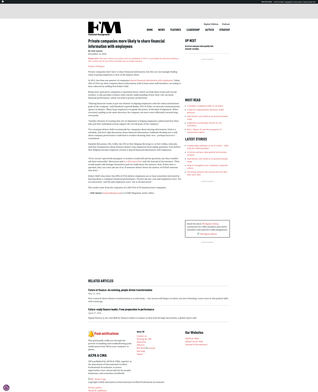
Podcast (226, 24)
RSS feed (141, 348)
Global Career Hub (309, 2)
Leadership (193, 30)
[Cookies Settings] (6, 388)
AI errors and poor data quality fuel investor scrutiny (199, 47)
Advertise (141, 342)
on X (140, 345)
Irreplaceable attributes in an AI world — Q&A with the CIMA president (207, 147)
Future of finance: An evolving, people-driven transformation (120, 290)
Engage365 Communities (293, 2)
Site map (141, 351)
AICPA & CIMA (278, 2)
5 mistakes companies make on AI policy (205, 106)
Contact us (142, 336)
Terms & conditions (97, 390)
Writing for (144, 339)
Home (150, 30)
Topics (140, 354)
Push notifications (106, 334)
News (161, 30)
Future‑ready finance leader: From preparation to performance (121, 309)
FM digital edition (210, 223)
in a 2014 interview (133, 161)
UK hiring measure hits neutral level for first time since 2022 (207, 173)
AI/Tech (209, 30)
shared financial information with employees (151, 80)
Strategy (224, 30)
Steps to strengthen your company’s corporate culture (207, 166)
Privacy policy (95, 387)
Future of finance (96, 66)
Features (175, 30)
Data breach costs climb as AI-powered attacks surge (207, 160)
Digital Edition (211, 24)
